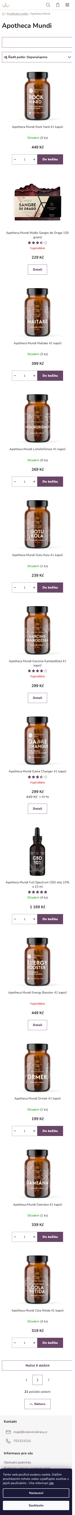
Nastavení (36, 1493)
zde (51, 1483)
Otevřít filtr (16, 42)
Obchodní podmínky (17, 1462)
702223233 (22, 1441)
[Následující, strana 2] (37, 1380)
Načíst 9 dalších (38, 1365)
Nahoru (39, 1404)
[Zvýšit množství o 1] (34, 159)
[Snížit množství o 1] (15, 159)
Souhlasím (36, 1505)
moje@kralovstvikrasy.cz (30, 1432)
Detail (37, 269)
